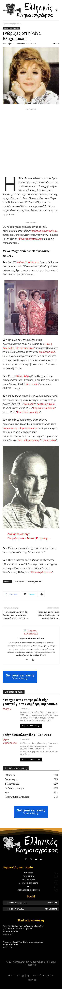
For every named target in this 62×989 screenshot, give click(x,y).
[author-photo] (31, 633)
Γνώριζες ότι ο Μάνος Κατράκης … (29, 538)
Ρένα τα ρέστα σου (41, 572)
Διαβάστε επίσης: (18, 534)
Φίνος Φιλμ (22, 376)
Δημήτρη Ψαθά (47, 351)
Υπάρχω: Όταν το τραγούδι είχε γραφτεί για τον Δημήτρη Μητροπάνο (30, 702)
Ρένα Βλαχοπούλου (34, 582)
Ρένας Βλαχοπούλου (30, 238)
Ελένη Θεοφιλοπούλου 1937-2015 (27, 735)
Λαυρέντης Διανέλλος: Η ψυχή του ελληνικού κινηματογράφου (23, 943)
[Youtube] (41, 859)
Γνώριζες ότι (19, 582)
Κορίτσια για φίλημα (44, 408)
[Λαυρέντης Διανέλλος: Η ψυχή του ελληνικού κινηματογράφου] (53, 946)
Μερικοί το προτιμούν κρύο (39, 404)
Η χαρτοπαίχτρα (25, 348)
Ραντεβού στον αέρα (28, 412)
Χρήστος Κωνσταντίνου (16, 43)
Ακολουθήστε (51, 909)
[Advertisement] (31, 142)
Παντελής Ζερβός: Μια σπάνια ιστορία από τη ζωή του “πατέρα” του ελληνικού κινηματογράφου (23, 928)
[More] (42, 594)
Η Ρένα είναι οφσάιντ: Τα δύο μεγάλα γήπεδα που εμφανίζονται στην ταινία (15, 615)
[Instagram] (34, 660)
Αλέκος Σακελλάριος (28, 262)
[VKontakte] (36, 859)
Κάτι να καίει (32, 384)
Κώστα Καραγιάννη (28, 440)
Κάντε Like (52, 903)
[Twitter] (31, 859)
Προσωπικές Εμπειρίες (12, 23)
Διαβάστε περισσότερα (31, 726)
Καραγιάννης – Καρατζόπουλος (20, 428)
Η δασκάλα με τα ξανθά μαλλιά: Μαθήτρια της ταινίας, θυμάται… (48, 615)
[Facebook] (28, 660)
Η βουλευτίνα (48, 440)
